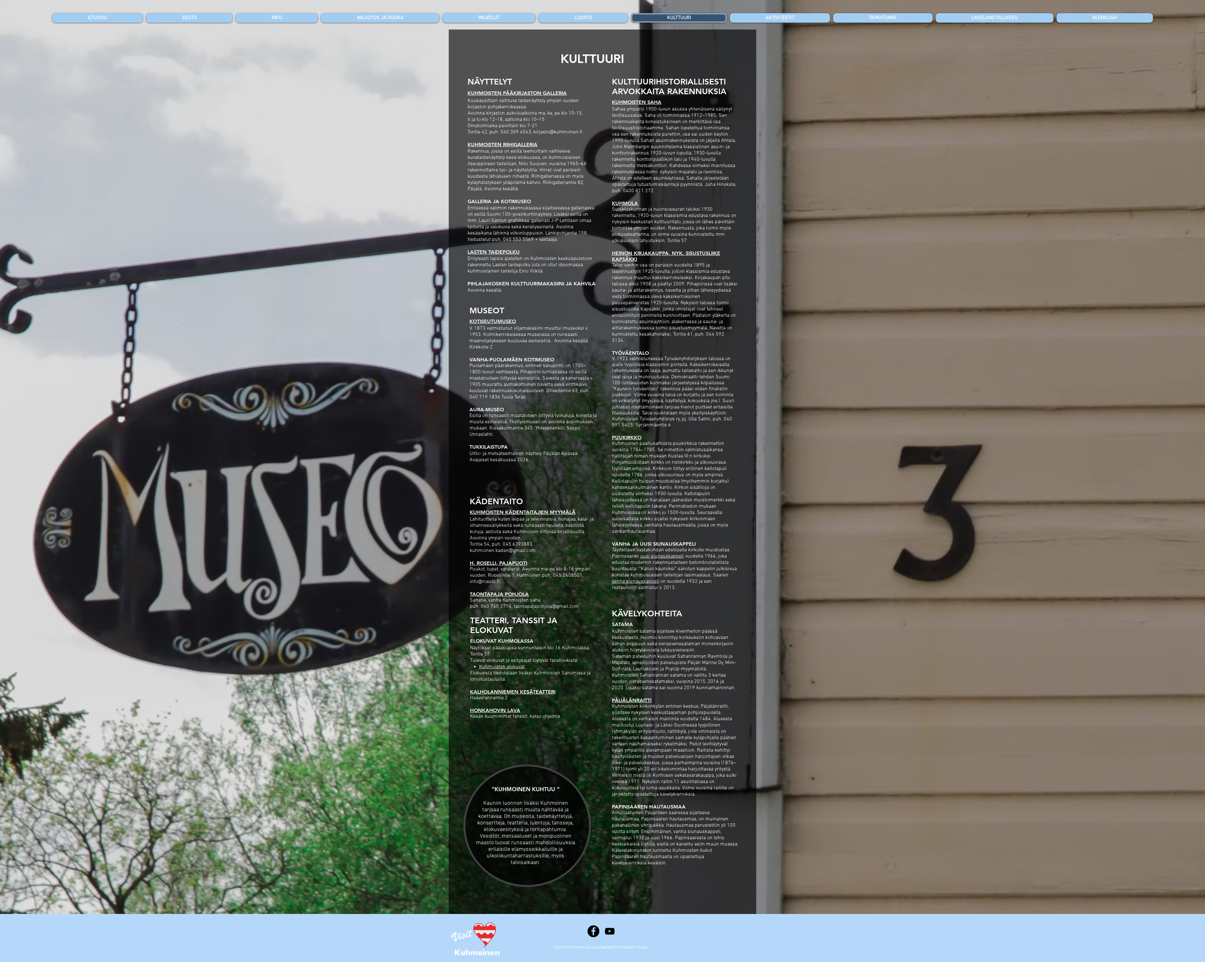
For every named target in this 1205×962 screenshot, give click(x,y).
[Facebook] (593, 931)
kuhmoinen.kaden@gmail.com (503, 551)
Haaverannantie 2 (489, 698)
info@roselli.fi (485, 582)
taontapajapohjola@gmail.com (546, 606)
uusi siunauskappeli (662, 556)
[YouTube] (610, 931)
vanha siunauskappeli (635, 581)
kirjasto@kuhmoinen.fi (557, 132)
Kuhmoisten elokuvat (502, 667)
